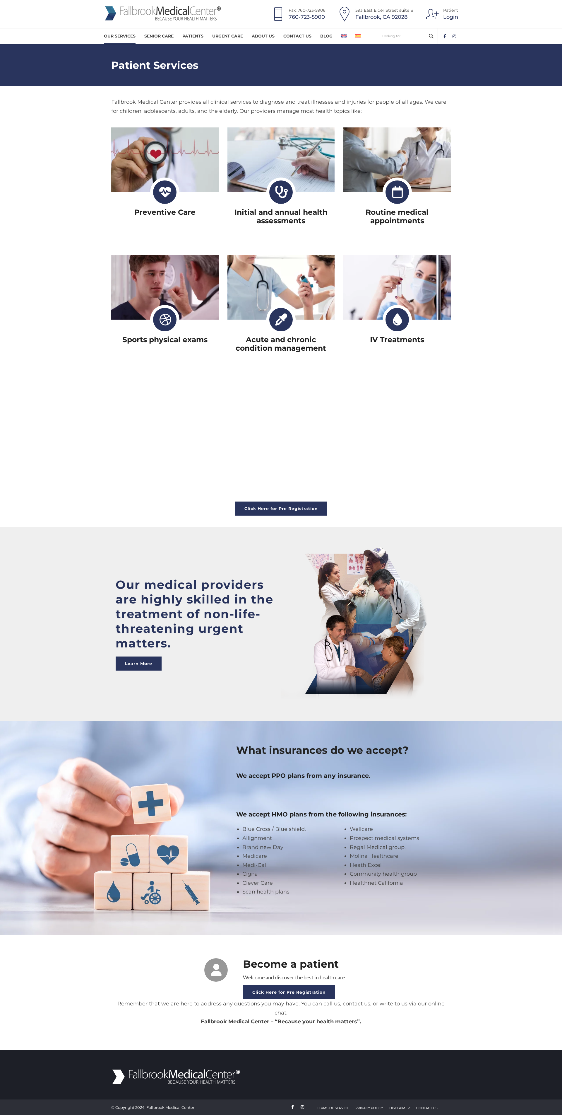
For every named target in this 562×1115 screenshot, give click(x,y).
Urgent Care (227, 36)
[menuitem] (344, 36)
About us (263, 36)
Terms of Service (333, 1108)
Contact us (297, 36)
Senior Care (159, 36)
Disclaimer (399, 1108)
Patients (192, 36)
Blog (326, 36)
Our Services (120, 36)
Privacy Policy (369, 1108)
